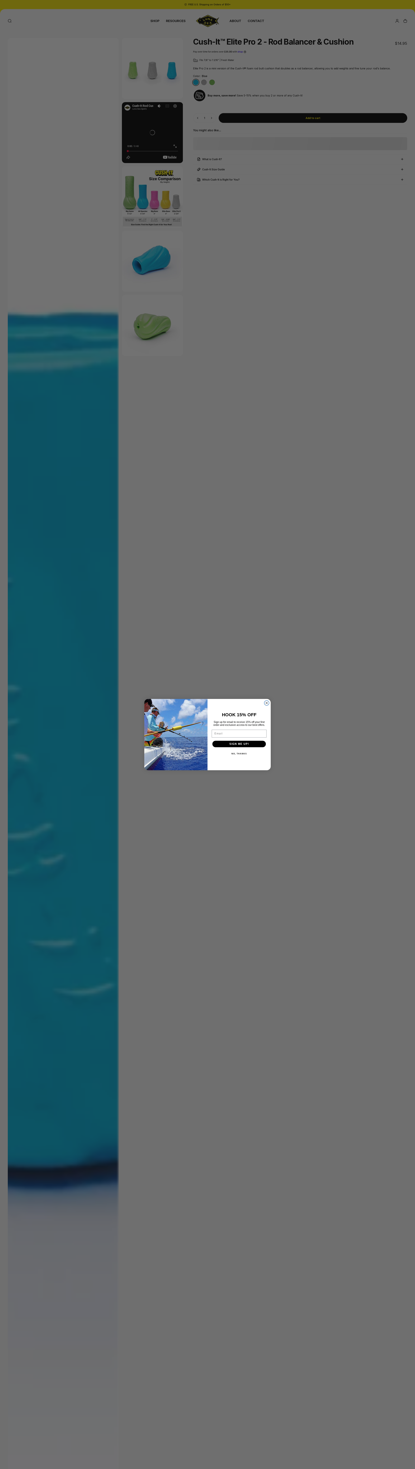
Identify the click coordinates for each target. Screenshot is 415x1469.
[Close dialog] (266, 703)
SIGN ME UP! (239, 744)
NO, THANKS (239, 754)
